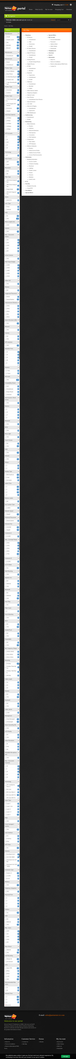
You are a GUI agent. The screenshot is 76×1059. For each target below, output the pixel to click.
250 (8, 942)
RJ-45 (8, 878)
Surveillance (28, 190)
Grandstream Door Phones (36, 99)
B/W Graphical (10, 474)
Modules (31, 177)
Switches (31, 128)
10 (7, 139)
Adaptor (9, 111)
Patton (30, 88)
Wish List (59, 1046)
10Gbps (9, 120)
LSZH (8, 712)
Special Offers (52, 35)
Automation (28, 157)
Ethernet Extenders (34, 130)
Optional (9, 583)
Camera (9, 92)
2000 (8, 939)
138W (8, 270)
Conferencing (28, 115)
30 (7, 774)
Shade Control (32, 170)
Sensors (31, 175)
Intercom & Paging (31, 106)
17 (7, 415)
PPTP (8, 973)
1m (7, 682)
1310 (8, 225)
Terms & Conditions (55, 61)
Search (50, 55)
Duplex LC (9, 873)
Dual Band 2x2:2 (11, 854)
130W (8, 267)
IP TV (26, 181)
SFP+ (8, 164)
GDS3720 (9, 200)
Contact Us (53, 66)
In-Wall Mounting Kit (12, 77)
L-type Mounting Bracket (12, 83)
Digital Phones (31, 64)
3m (7, 688)
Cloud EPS (30, 188)
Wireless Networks (32, 146)
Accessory (9, 90)
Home (31, 9)
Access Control (33, 161)
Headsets (29, 73)
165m (8, 551)
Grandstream (10, 55)
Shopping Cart (59, 9)
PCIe (8, 841)
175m (8, 554)
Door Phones (30, 97)
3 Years (8, 373)
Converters (32, 135)
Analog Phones (31, 59)
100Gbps (9, 118)
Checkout (69, 9)
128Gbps (9, 126)
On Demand (10, 961)
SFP (8, 161)
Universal (9, 394)
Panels (31, 172)
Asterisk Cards (30, 95)
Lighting (31, 168)
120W (8, 265)
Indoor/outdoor (10, 520)
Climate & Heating (33, 163)
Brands (41, 1041)
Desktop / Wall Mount (11, 671)
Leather (8, 508)
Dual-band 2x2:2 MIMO (11, 860)
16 (7, 148)
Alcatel (8, 37)
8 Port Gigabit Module (12, 100)
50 (7, 990)
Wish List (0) (39, 9)
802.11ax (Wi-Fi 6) (11, 795)
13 (7, 412)
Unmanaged (10, 721)
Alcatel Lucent (10, 39)
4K (7, 743)
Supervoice (32, 75)
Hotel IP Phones (31, 53)
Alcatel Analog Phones (34, 61)
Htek (30, 42)
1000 (8, 245)
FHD (8, 171)
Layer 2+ (9, 809)
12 (7, 145)
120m (8, 545)
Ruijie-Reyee (10, 391)
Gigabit (8, 514)
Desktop (9, 663)
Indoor (8, 296)
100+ (8, 242)
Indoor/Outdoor (10, 299)
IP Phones (29, 37)
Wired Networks (31, 124)
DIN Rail (9, 675)
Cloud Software (10, 71)
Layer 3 (8, 814)
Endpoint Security (31, 186)
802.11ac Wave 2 (11, 792)
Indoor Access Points (34, 150)
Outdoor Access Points (34, 152)
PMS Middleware (31, 112)
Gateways (29, 81)
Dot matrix (9, 480)
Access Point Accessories (35, 155)
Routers (31, 126)
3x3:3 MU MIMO (11, 857)
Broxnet (8, 48)
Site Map (11, 26)
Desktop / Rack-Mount (11, 667)
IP (7, 155)
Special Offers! (29, 192)
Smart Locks (32, 179)
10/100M (9, 527)
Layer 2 (8, 803)
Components (30, 139)
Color (8, 477)
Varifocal (9, 209)
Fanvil (8, 62)
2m (7, 685)
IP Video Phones (31, 48)
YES (8, 218)
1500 (8, 936)
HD (7, 173)
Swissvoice (32, 44)
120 (8, 934)
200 (8, 251)
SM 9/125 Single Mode (11, 193)
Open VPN (9, 968)
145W (8, 273)
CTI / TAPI (29, 104)
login (22, 20)
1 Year (8, 370)
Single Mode (10, 189)
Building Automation (32, 159)
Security (27, 183)
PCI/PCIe (9, 838)
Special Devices (31, 101)
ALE (8, 386)
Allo (8, 42)
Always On (9, 959)
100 (8, 142)
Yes (7, 568)
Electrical (31, 166)
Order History (53, 46)
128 (8, 248)
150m (8, 548)
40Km (8, 317)
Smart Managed (11, 719)
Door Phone (10, 74)
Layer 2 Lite (10, 806)
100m (8, 305)
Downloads (53, 48)
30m (8, 314)
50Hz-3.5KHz (10, 657)
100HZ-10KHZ (10, 651)
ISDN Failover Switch (32, 90)
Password (52, 42)
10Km (8, 308)
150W (8, 276)
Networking (28, 121)
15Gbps (9, 129)
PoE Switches (32, 137)
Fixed (8, 206)
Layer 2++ (9, 812)
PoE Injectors (32, 132)
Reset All (8, 1005)
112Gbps (9, 123)
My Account (48, 9)
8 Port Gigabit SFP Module (11, 104)
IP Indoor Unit (10, 79)
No (7, 216)
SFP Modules (32, 144)
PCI (7, 836)
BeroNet (9, 45)
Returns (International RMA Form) (58, 64)
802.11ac (9, 789)
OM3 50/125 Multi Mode (12, 181)
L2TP (8, 976)
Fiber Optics (32, 141)
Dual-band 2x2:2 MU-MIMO (12, 865)
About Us (52, 59)
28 (7, 360)
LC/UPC (9, 536)
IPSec (8, 971)
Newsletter (60, 1048)
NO (7, 290)
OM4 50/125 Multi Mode (12, 185)
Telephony (28, 35)
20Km (8, 311)
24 (7, 357)
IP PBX (29, 66)
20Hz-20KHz (10, 654)
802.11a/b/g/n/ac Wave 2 (11, 785)
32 (7, 777)
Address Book (53, 44)
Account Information (55, 39)
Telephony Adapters (32, 93)
